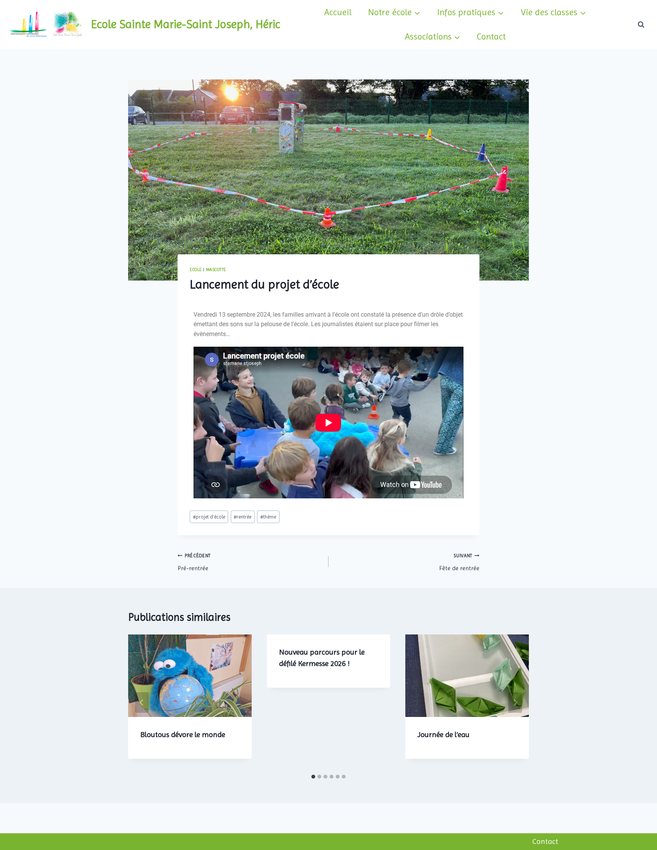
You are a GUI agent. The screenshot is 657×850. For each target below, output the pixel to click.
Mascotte (216, 269)
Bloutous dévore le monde (182, 734)
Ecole (196, 269)
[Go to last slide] (142, 702)
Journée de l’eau (443, 734)
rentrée (242, 517)
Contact (491, 36)
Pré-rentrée (194, 562)
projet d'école (209, 517)
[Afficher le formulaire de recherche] (641, 24)
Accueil (337, 12)
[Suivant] (515, 702)
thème (268, 517)
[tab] (313, 777)
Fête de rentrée (459, 562)
